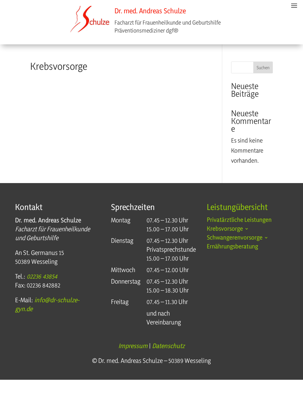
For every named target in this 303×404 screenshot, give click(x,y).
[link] (90, 20)
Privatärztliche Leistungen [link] (239, 220)
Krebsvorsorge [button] (225, 229)
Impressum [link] (133, 346)
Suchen (263, 67)
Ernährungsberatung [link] (232, 247)
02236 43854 (41, 276)
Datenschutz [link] (168, 346)
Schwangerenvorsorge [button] (234, 238)
